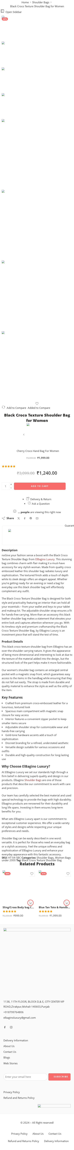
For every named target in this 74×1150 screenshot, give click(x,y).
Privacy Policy (11, 1092)
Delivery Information (15, 1040)
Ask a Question (40, 503)
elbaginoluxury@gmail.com (19, 1017)
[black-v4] (37, 296)
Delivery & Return (40, 499)
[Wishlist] (37, 403)
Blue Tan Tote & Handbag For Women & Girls (55, 907)
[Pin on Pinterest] (30, 518)
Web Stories (10, 1063)
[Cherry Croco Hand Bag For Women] (24, 435)
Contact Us (9, 1051)
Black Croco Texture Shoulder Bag (42, 860)
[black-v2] (37, 225)
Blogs (6, 1057)
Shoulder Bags (40, 2)
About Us (8, 1046)
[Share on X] (18, 518)
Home (25, 2)
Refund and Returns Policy (19, 1097)
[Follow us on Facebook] (4, 1027)
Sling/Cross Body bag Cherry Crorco (19, 907)
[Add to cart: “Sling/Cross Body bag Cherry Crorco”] (30, 903)
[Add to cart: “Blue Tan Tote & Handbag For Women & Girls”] (67, 903)
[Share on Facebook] (24, 518)
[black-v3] (37, 366)
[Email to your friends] (37, 518)
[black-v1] (15, 28)
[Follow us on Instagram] (11, 1027)
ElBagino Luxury (45, 559)
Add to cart (40, 486)
